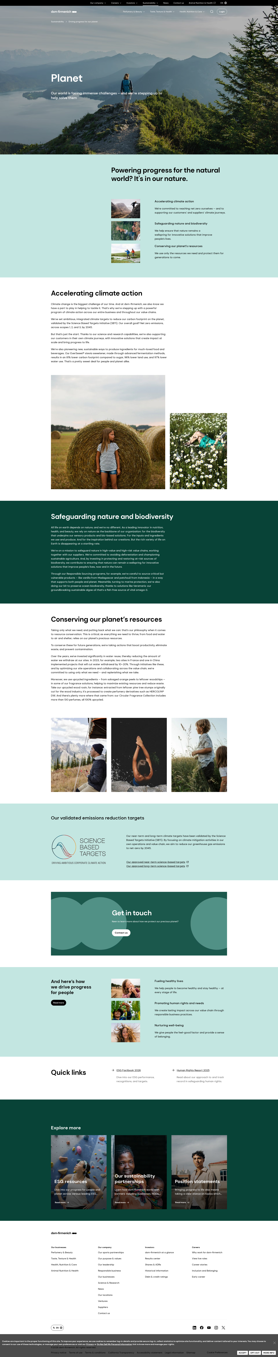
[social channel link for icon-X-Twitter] (223, 1327)
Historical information (156, 1270)
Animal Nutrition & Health (64, 1270)
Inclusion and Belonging (204, 1270)
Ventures (103, 1301)
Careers (196, 1247)
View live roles (199, 1258)
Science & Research (108, 1282)
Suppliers (103, 1307)
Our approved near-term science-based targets (155, 862)
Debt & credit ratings (156, 1276)
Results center (152, 1258)
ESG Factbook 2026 (129, 1070)
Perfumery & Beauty (62, 1252)
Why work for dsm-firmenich (207, 1252)
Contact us (104, 1313)
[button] (212, 11)
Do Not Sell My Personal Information (114, 1344)
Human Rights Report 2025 (193, 1070)
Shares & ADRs (153, 1264)
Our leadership (106, 1264)
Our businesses (58, 1247)
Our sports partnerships (111, 1252)
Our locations (105, 1295)
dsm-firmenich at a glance (159, 1252)
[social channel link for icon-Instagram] (216, 1327)
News (101, 1288)
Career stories (199, 1264)
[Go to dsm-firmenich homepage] (64, 12)
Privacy (90, 1344)
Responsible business (109, 1270)
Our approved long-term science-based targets (155, 866)
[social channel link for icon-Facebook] (201, 1327)
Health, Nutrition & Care (64, 1264)
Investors (149, 1247)
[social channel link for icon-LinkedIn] (194, 1327)
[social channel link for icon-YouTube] (209, 1327)
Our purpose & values (109, 1258)
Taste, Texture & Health (63, 1258)
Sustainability (57, 21)
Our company (104, 1247)
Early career (198, 1276)
